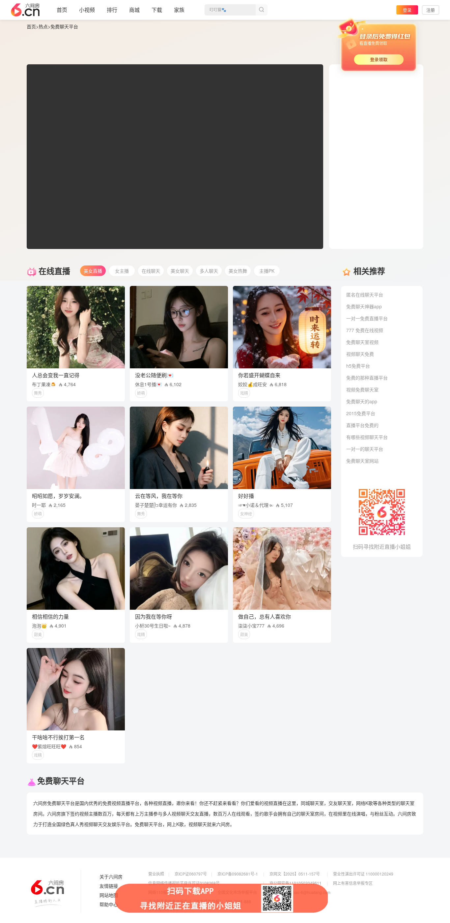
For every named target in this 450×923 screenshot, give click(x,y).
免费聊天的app (361, 401)
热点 (43, 26)
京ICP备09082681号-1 (237, 874)
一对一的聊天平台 (364, 449)
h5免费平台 (358, 365)
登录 (407, 10)
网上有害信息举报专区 (353, 883)
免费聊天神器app (364, 306)
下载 (157, 10)
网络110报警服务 (163, 892)
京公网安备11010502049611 (295, 883)
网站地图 (108, 895)
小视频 (87, 10)
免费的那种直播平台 (367, 377)
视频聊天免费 (360, 354)
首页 (62, 10)
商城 (134, 10)
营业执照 (156, 874)
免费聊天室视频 (362, 342)
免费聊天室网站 (362, 460)
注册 (430, 10)
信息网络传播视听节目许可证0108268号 (184, 883)
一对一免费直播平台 (367, 318)
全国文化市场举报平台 (237, 892)
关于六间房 (111, 876)
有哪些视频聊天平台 (367, 437)
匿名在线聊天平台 (364, 294)
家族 (179, 10)
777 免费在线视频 (364, 330)
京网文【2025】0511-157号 (294, 874)
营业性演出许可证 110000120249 (363, 874)
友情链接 (108, 886)
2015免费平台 (360, 413)
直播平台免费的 (362, 425)
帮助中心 (108, 904)
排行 (112, 10)
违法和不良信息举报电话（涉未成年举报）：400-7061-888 (199, 901)
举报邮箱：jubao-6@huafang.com (299, 892)
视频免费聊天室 (362, 389)
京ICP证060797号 (191, 874)
